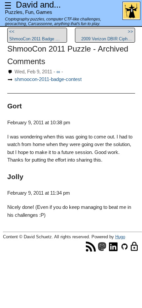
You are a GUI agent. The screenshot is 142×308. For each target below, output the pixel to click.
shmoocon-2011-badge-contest (48, 79)
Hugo (120, 236)
